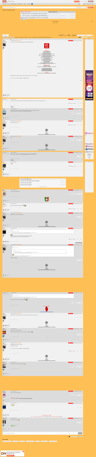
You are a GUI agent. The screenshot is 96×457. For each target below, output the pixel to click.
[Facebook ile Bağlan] (84, 1)
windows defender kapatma (44, 441)
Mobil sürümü (89, 154)
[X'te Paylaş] (81, 80)
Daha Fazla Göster (42, 186)
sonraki (90, 37)
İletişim (85, 3)
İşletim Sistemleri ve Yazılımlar (23, 37)
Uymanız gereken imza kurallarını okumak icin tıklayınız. (25, 398)
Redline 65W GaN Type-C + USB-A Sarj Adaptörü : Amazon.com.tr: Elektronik (34, 13)
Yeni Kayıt (91, 1)
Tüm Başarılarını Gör (6, 96)
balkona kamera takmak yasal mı (30, 441)
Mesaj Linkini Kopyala (77, 40)
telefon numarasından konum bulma (7, 441)
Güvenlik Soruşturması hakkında (26, 182)
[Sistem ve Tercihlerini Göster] (3, 48)
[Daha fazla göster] (24, 19)
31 (74, 436)
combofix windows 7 (15, 441)
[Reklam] (32, 4)
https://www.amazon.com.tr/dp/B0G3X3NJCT (53, 13)
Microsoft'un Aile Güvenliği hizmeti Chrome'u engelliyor (29, 180)
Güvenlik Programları (34, 37)
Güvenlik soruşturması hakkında (26, 184)
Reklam (88, 3)
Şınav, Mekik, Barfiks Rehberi (79, 242)
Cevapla (12, 37)
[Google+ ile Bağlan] (86, 1)
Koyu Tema (79, 4)
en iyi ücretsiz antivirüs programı (53, 441)
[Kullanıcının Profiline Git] (4, 44)
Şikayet (81, 40)
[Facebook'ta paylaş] (80, 80)
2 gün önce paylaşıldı (71, 17)
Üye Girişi (76, 1)
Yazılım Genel (29, 37)
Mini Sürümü (89, 155)
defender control (37, 441)
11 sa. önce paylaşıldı (71, 13)
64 (87, 37)
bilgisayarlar (45, 63)
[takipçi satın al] (89, 144)
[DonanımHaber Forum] (8, 1)
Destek (92, 3)
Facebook (11, 75)
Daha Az (92, 21)
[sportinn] (89, 152)
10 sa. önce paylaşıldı (71, 15)
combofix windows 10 (21, 441)
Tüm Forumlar (17, 37)
